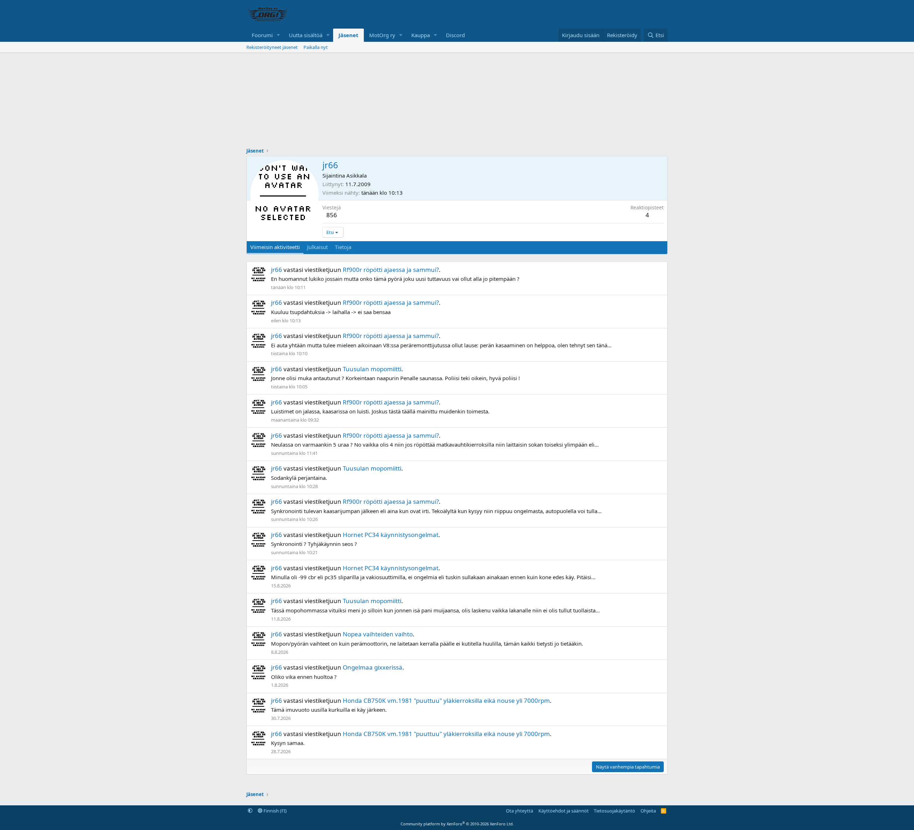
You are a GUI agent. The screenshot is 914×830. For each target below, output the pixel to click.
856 (331, 215)
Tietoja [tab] (343, 246)
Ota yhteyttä (519, 810)
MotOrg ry (382, 35)
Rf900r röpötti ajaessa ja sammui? (391, 269)
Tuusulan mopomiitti (372, 369)
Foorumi (262, 35)
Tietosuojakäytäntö (614, 810)
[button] (278, 35)
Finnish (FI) (274, 810)
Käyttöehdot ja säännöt (563, 810)
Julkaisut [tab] (317, 246)
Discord (455, 35)
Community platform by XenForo (457, 823)
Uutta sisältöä (305, 35)
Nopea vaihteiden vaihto (378, 634)
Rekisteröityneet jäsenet (272, 47)
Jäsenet (348, 35)
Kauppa (420, 35)
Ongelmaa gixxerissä (372, 667)
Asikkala (356, 175)
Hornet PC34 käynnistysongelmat (390, 535)
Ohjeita (648, 810)
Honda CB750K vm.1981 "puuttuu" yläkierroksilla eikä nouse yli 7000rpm (446, 700)
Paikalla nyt (315, 47)
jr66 (276, 269)
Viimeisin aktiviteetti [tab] (275, 246)
